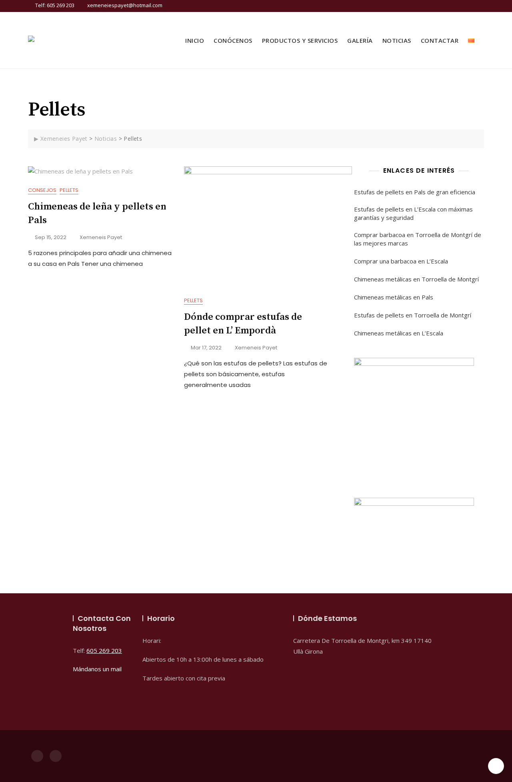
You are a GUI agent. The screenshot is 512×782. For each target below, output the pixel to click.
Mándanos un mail (97, 669)
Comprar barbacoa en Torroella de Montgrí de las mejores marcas (417, 239)
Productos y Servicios (300, 40)
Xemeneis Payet (101, 237)
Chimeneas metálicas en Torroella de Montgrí (416, 279)
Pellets (69, 190)
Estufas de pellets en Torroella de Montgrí (412, 315)
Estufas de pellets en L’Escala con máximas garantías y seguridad (413, 213)
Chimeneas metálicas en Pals (393, 297)
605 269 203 (104, 650)
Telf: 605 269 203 (54, 5)
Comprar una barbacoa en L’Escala (401, 261)
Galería (360, 40)
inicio (194, 40)
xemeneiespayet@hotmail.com (124, 5)
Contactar (440, 40)
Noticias (396, 40)
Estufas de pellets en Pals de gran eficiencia (414, 192)
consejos (42, 190)
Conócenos (233, 40)
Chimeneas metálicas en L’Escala (398, 333)
